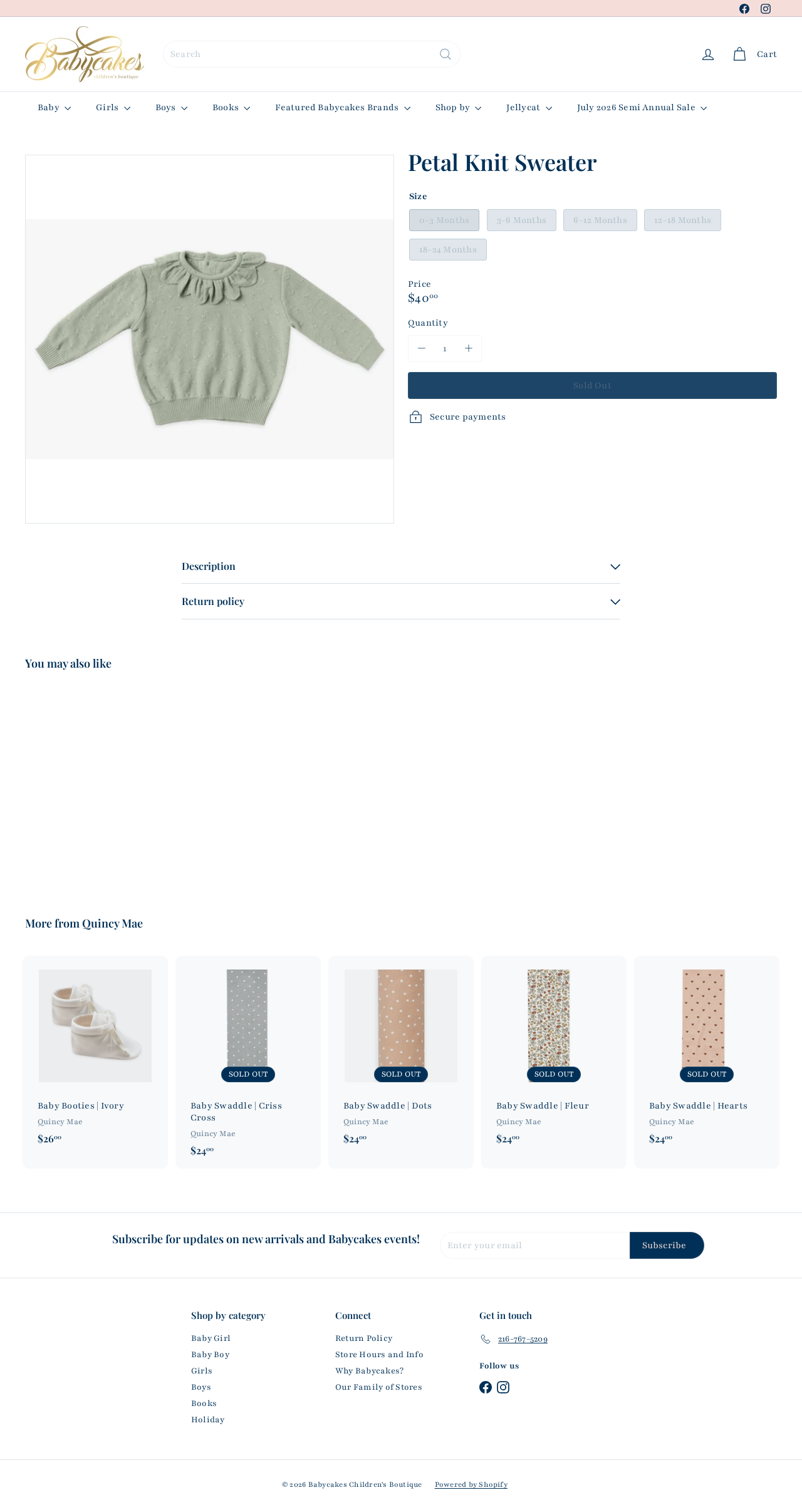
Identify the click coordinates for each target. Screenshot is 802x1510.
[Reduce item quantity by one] (421, 348)
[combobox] (312, 54)
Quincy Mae (112, 923)
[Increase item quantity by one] (468, 348)
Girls (108, 107)
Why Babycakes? (369, 1371)
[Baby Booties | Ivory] (95, 1056)
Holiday (208, 1419)
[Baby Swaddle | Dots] (401, 1056)
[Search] (445, 54)
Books (226, 107)
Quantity (428, 323)
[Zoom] (209, 339)
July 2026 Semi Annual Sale (637, 107)
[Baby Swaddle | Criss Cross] (248, 1062)
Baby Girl (211, 1338)
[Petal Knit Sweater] (82, 784)
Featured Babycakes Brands (337, 107)
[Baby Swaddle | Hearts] (707, 1056)
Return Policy (363, 1338)
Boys (166, 107)
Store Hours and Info (379, 1354)
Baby (49, 107)
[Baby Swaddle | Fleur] (554, 1056)
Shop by (453, 107)
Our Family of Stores (378, 1387)
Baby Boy (210, 1354)
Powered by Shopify (471, 1484)
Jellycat (524, 107)
